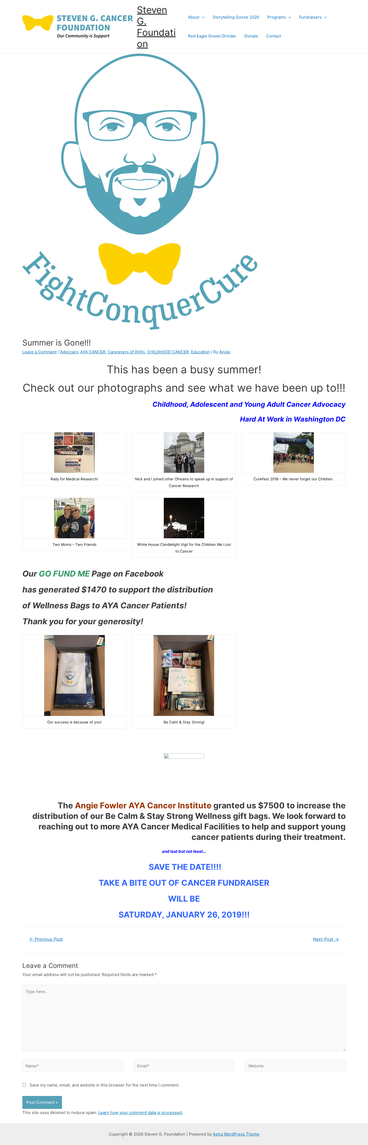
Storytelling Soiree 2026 (236, 17)
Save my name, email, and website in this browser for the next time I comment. (104, 1085)
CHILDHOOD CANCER (168, 351)
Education (200, 351)
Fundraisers (310, 17)
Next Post (326, 939)
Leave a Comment (39, 351)
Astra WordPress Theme (236, 1134)
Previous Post (46, 939)
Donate (251, 36)
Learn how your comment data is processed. (140, 1112)
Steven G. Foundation (156, 26)
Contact (273, 36)
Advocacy (69, 351)
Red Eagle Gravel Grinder (212, 36)
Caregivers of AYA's (126, 351)
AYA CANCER (93, 351)
